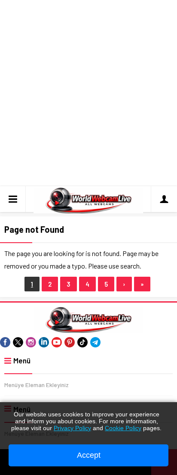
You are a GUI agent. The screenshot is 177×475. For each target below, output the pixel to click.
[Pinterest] (69, 342)
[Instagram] (31, 342)
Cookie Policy (123, 428)
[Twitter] (18, 342)
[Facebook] (5, 342)
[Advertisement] (88, 93)
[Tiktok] (82, 342)
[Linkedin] (44, 342)
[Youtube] (57, 342)
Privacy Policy (72, 428)
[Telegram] (95, 342)
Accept (89, 455)
